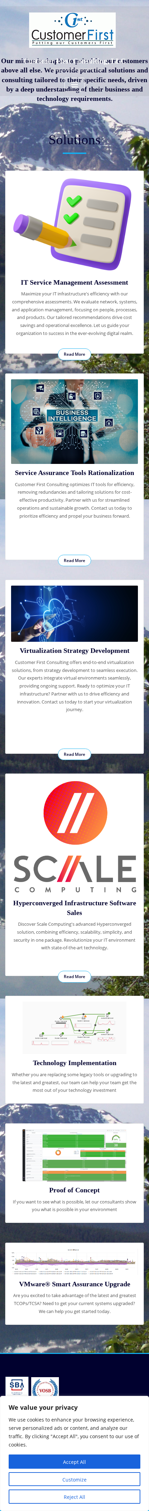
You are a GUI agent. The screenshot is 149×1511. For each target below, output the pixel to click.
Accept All (74, 1462)
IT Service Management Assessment (74, 282)
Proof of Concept (74, 1190)
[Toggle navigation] (74, 85)
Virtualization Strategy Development (75, 650)
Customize (74, 1479)
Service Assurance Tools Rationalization (74, 472)
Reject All (74, 1497)
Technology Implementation (74, 1063)
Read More (74, 354)
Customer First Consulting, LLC (75, 61)
